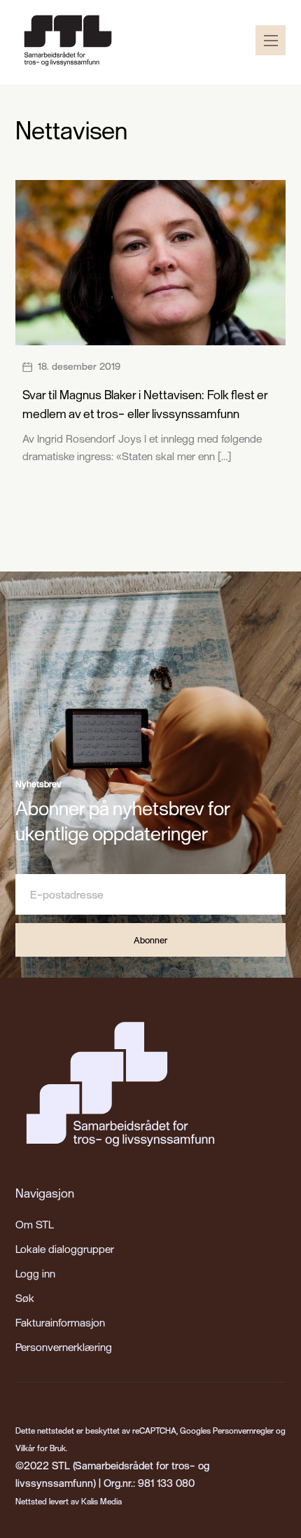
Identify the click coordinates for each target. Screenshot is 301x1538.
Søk (24, 1298)
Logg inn (35, 1273)
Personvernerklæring (63, 1347)
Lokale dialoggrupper (64, 1249)
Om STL (34, 1224)
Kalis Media (101, 1501)
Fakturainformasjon (60, 1322)
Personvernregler (243, 1430)
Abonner (150, 939)
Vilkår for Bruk (40, 1448)
